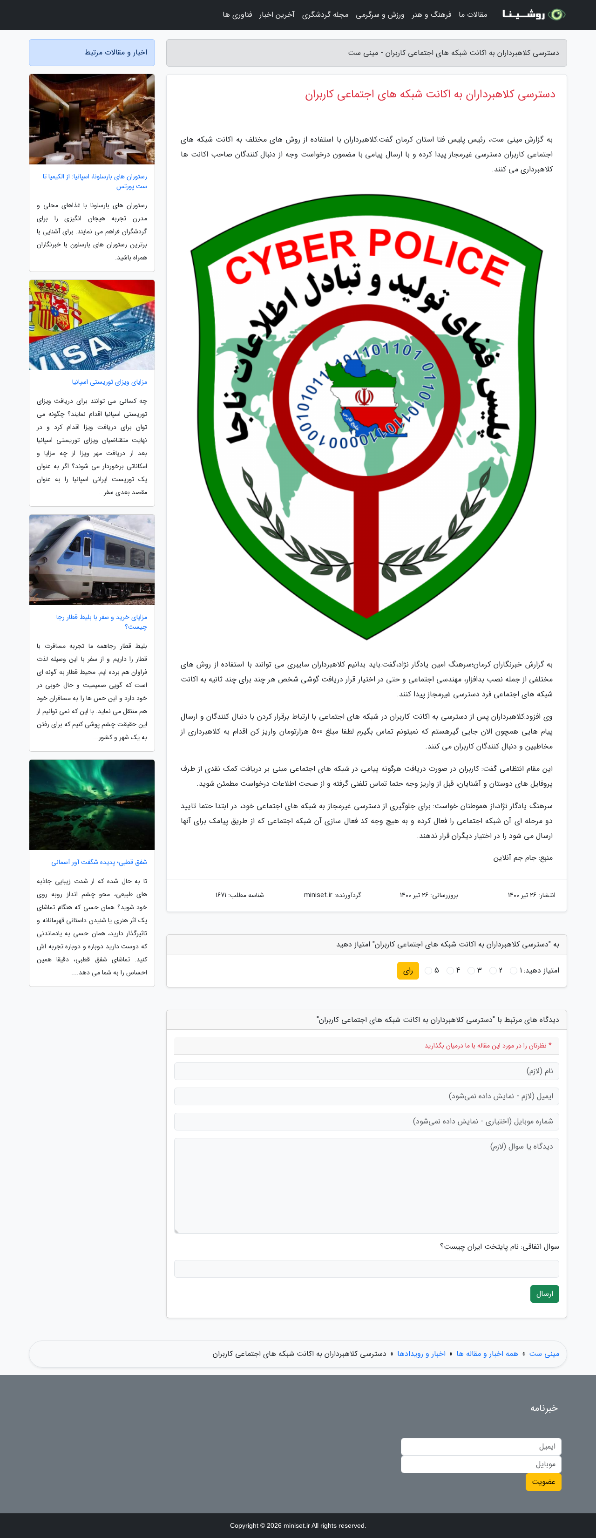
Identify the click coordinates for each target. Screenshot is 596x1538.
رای (408, 970)
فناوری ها (237, 14)
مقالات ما (473, 14)
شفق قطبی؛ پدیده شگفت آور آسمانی (99, 862)
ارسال (544, 1294)
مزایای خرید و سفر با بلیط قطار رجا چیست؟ (101, 622)
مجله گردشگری (325, 14)
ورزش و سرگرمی (380, 14)
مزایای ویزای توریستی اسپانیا (109, 382)
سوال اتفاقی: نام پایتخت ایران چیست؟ (499, 1246)
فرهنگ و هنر (431, 14)
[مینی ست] (532, 15)
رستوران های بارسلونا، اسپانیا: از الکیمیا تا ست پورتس (95, 181)
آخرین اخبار (277, 14)
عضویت (543, 1482)
